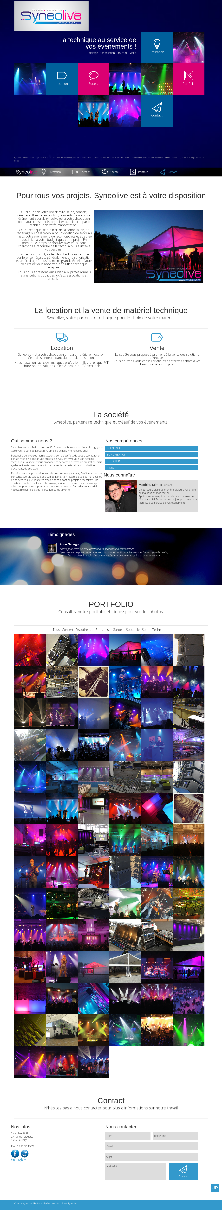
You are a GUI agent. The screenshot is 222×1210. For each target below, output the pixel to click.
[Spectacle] (188, 681)
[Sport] (62, 650)
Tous (56, 629)
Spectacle (133, 629)
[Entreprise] (188, 745)
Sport (146, 629)
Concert (67, 629)
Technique (159, 629)
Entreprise (103, 629)
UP (215, 1187)
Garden (118, 629)
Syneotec (72, 1203)
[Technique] (188, 650)
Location (85, 172)
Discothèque (84, 629)
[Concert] (30, 681)
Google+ (15, 1160)
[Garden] (30, 650)
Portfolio (143, 172)
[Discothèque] (125, 681)
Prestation (55, 172)
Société (114, 172)
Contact (172, 172)
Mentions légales (41, 1203)
